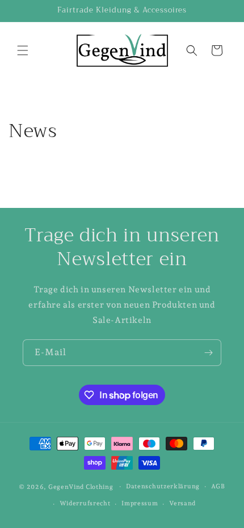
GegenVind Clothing (80, 486)
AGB (218, 486)
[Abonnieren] (208, 352)
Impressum (139, 503)
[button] (22, 50)
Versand (182, 503)
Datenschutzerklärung (163, 486)
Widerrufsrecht (85, 503)
